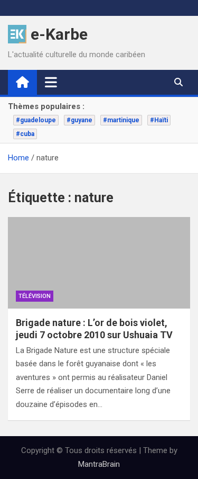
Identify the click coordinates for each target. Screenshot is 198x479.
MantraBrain (99, 464)
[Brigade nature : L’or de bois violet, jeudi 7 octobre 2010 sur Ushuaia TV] (99, 263)
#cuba (25, 134)
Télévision (34, 296)
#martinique (121, 120)
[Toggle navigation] (51, 82)
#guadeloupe (36, 120)
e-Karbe (59, 34)
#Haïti (159, 120)
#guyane (79, 120)
